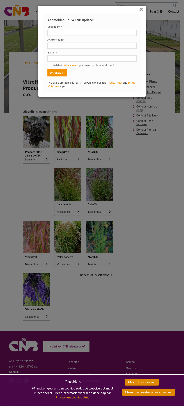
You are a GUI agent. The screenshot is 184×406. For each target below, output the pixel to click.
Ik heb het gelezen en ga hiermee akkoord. (82, 65)
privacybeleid (70, 65)
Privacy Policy (114, 82)
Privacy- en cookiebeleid (72, 397)
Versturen (56, 73)
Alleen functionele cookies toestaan (148, 392)
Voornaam (54, 26)
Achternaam (55, 39)
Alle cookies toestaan (142, 382)
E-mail (52, 52)
